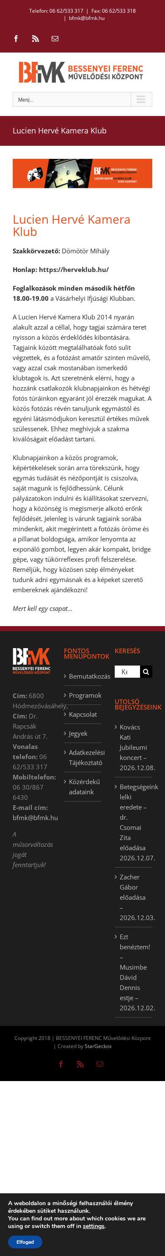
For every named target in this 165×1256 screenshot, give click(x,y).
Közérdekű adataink (83, 786)
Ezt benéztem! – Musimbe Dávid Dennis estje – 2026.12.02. (134, 972)
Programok (83, 695)
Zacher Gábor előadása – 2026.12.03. (134, 897)
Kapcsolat (83, 714)
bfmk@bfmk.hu (86, 18)
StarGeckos (98, 1046)
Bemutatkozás (83, 676)
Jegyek (78, 733)
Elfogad (25, 1242)
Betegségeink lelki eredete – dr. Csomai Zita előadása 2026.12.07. (134, 822)
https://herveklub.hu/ (74, 269)
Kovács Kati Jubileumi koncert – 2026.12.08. (134, 747)
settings (93, 1226)
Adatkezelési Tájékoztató (83, 757)
